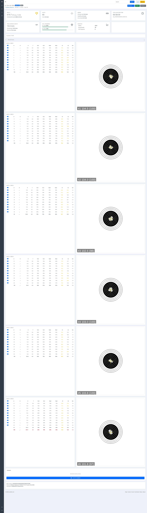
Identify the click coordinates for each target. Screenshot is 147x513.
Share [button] (143, 5)
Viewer (130, 5)
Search (132, 1)
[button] (144, 40)
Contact (129, 492)
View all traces (11, 39)
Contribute (136, 492)
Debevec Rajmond (10, 7)
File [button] (137, 5)
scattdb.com (11, 492)
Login (138, 1)
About (144, 492)
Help (126, 492)
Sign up (142, 1)
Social (132, 492)
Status (141, 492)
